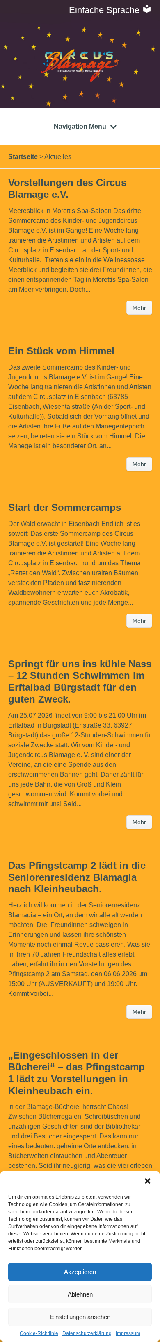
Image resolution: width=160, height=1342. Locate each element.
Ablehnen (80, 1294)
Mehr (139, 307)
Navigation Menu (80, 126)
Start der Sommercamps (64, 507)
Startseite (23, 156)
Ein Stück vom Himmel (61, 350)
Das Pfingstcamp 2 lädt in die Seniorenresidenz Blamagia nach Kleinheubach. (77, 877)
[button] (148, 1181)
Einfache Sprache (105, 10)
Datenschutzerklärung (87, 1333)
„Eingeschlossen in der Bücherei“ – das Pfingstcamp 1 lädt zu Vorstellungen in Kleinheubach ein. (76, 1073)
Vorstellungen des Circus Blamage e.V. (67, 188)
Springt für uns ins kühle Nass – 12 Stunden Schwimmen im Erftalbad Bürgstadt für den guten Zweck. (79, 681)
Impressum (128, 1333)
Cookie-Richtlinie (39, 1333)
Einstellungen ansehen (80, 1316)
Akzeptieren (80, 1271)
